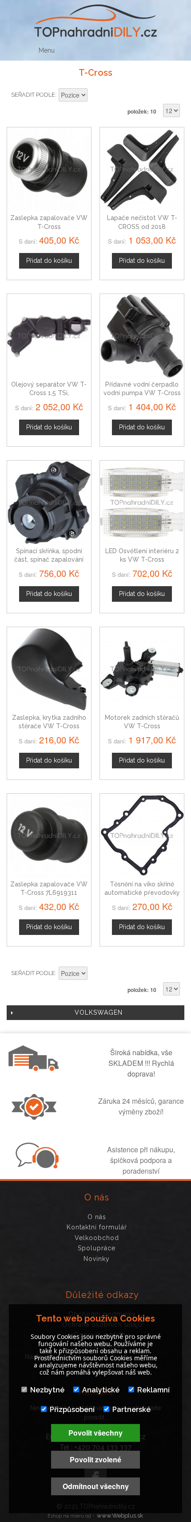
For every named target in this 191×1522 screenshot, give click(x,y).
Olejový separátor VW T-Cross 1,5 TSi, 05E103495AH (49, 393)
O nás (97, 1216)
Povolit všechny (95, 1433)
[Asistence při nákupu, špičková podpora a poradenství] (36, 1165)
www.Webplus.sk (120, 1515)
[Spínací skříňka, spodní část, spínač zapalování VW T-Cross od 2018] (49, 503)
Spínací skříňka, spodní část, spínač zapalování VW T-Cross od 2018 (49, 559)
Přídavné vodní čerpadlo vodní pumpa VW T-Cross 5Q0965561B (142, 393)
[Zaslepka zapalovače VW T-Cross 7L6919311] (49, 836)
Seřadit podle (33, 94)
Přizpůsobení (72, 1409)
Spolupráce (96, 1248)
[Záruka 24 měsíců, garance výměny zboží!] (36, 1117)
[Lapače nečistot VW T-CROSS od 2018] (142, 169)
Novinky (97, 1258)
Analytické (100, 1390)
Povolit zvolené (95, 1459)
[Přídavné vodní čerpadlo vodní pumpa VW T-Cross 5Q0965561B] (142, 336)
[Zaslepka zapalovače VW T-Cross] (49, 169)
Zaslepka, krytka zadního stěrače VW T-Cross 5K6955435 (49, 726)
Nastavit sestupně (95, 95)
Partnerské (131, 1409)
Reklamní (153, 1390)
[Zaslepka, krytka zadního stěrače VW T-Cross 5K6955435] (49, 669)
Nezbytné (47, 1390)
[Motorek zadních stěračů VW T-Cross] (142, 669)
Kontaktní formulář (97, 1227)
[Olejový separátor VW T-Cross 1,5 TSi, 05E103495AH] (49, 336)
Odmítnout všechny (96, 1486)
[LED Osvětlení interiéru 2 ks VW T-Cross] (142, 503)
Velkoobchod (97, 1237)
